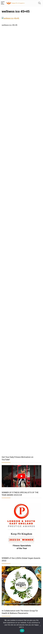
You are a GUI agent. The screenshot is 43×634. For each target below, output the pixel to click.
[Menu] (3, 3)
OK (22, 630)
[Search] (39, 3)
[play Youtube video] (21, 476)
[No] (40, 626)
